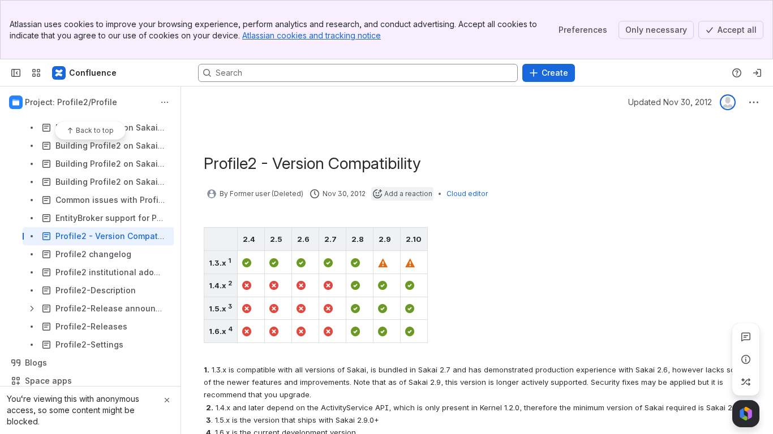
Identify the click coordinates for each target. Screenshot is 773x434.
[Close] (167, 400)
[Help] (737, 73)
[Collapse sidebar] (16, 73)
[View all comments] (746, 337)
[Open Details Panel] (746, 359)
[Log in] (757, 73)
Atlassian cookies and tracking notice (311, 35)
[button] (226, 239)
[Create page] (746, 382)
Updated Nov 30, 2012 (670, 102)
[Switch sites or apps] (36, 73)
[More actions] (164, 102)
